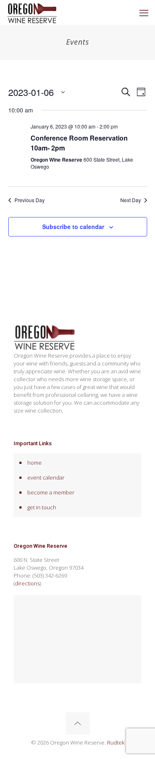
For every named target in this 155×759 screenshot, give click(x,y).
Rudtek (115, 742)
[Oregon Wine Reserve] (32, 12)
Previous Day (29, 200)
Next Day (130, 200)
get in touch (41, 507)
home (34, 462)
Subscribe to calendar (73, 226)
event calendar (45, 477)
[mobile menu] (144, 12)
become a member (50, 492)
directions (27, 583)
